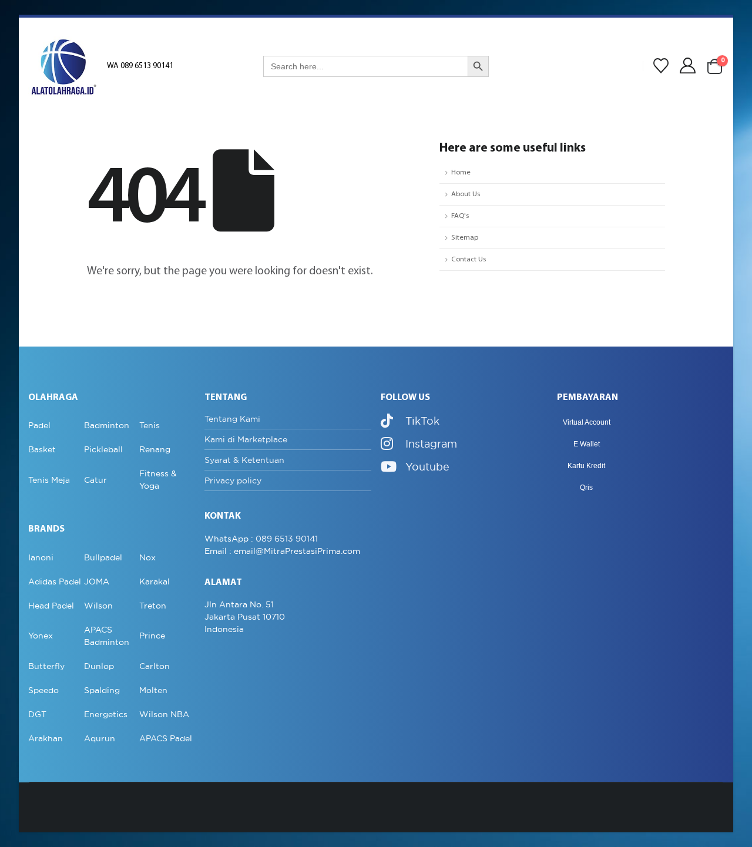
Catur (95, 480)
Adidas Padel (54, 581)
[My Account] (688, 66)
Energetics (105, 714)
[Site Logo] (63, 66)
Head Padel (51, 605)
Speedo (43, 690)
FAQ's (460, 216)
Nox (147, 557)
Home (461, 172)
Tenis (149, 425)
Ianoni (40, 557)
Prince (152, 635)
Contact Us (468, 259)
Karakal (154, 581)
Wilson (98, 605)
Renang (154, 449)
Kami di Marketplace (245, 439)
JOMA (96, 581)
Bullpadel (103, 557)
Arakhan (45, 738)
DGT (37, 714)
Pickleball (103, 449)
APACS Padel (165, 738)
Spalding (102, 690)
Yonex (40, 635)
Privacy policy (232, 480)
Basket (42, 449)
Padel (39, 425)
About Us (465, 194)
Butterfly (46, 666)
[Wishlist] (661, 66)
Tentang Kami (232, 419)
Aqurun (99, 738)
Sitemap (464, 237)
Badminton (106, 425)
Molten (153, 690)
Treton (152, 605)
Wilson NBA (164, 714)
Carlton (154, 666)
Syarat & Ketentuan (244, 460)
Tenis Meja (49, 480)
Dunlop (99, 666)
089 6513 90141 (287, 538)
